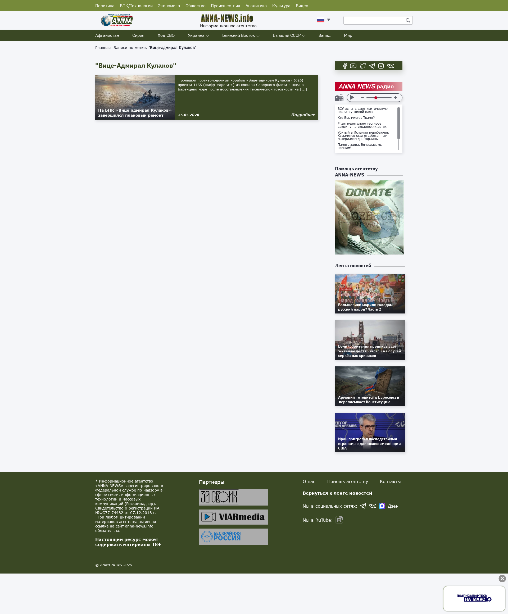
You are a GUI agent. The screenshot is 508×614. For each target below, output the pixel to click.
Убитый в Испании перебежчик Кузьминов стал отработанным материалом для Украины (363, 135)
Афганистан (107, 35)
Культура (281, 5)
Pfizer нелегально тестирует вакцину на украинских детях (362, 125)
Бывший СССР (287, 35)
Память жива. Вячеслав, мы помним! (360, 146)
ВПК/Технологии (136, 5)
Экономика (169, 5)
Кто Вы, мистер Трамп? (356, 117)
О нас (309, 481)
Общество (195, 5)
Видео (302, 5)
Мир (348, 35)
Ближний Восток (238, 35)
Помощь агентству (347, 481)
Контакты (390, 481)
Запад (325, 35)
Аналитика (256, 5)
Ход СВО (166, 35)
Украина (196, 35)
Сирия (138, 35)
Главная (103, 47)
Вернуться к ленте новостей (337, 492)
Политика (105, 5)
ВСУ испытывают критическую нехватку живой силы (363, 110)
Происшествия (225, 5)
